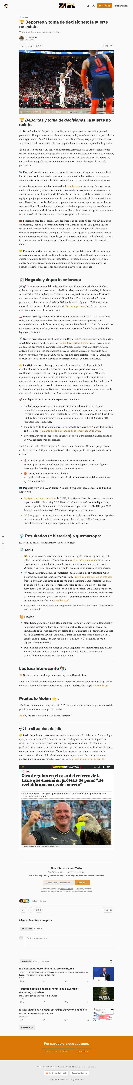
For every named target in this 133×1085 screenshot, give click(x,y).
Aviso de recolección (87, 1066)
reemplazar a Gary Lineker (74, 343)
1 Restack (42, 901)
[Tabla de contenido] (3, 542)
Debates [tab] (45, 961)
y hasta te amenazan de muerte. (88, 759)
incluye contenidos (45, 498)
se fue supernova (76, 306)
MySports (29, 498)
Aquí (22, 716)
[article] (66, 975)
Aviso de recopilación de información (57, 891)
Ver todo (25, 1027)
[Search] (87, 5)
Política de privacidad (83, 891)
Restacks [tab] (38, 929)
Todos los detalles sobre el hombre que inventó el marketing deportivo (48, 990)
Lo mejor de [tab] (26, 961)
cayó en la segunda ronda (83, 560)
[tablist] (31, 928)
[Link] (16, 122)
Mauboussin (74, 186)
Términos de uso (66, 888)
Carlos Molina (31, 37)
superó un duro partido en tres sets (93, 577)
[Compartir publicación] (93, 5)
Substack (53, 1079)
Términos (72, 1066)
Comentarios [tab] (26, 929)
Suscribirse (104, 5)
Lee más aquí (102, 686)
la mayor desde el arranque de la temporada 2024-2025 (70, 431)
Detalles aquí (61, 600)
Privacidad (62, 1066)
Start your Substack (57, 1073)
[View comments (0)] (31, 45)
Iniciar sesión (121, 5)
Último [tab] (36, 961)
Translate (25, 17)
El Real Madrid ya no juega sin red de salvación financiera (53, 1009)
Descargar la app (79, 1073)
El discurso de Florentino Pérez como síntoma (46, 968)
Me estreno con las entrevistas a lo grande (38, 995)
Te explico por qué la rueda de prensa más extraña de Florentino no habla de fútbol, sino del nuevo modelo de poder (53, 973)
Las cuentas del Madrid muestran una (36, 1013)
